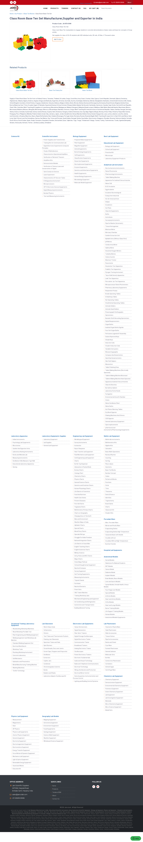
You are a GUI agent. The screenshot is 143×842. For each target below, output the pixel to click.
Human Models (110, 614)
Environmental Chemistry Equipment (116, 685)
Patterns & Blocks (111, 479)
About (129, 2)
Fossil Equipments (49, 729)
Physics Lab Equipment (19, 716)
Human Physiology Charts (82, 488)
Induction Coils (109, 343)
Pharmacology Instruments (114, 174)
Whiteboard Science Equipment (53, 741)
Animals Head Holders (112, 309)
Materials (108, 701)
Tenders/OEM (56, 792)
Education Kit (17, 768)
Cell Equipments (79, 155)
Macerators (109, 364)
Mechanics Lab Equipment (21, 756)
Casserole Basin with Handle (114, 535)
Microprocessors (49, 184)
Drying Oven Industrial (112, 195)
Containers (108, 664)
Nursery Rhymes (110, 455)
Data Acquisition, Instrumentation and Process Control (85, 677)
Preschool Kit (109, 152)
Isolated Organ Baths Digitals (114, 327)
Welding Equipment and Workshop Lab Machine (23, 639)
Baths (107, 214)
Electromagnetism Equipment (22, 744)
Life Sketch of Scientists (82, 491)
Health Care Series (80, 497)
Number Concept (110, 473)
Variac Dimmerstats (80, 627)
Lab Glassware (47, 624)
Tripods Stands (79, 580)
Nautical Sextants (80, 586)
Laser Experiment (49, 174)
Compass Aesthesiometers (114, 355)
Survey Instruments (80, 442)
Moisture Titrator (110, 260)
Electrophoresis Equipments (83, 164)
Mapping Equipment (50, 719)
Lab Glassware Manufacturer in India (38, 810)
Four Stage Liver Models (112, 590)
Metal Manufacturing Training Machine (25, 664)
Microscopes (66, 812)
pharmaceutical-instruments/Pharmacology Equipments (116, 429)
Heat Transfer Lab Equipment (83, 451)
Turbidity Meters (110, 254)
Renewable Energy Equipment (22, 762)
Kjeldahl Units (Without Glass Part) (116, 238)
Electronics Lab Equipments (83, 624)
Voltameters (48, 630)
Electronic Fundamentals (82, 657)
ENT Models (109, 566)
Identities (108, 497)
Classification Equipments (82, 158)
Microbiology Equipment (81, 179)
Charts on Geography (81, 513)
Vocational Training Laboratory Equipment (22, 624)
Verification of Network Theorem (54, 157)
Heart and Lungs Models (112, 605)
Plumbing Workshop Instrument (22, 652)
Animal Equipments (80, 149)
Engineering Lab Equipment (83, 436)
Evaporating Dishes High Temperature (117, 532)
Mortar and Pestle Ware (112, 525)
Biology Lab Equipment (112, 146)
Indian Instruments (19, 439)
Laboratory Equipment (50, 439)
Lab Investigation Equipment (114, 698)
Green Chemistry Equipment (114, 691)
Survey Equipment (80, 571)
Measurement (17, 719)
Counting (108, 458)
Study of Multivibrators (51, 151)
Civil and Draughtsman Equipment (85, 565)
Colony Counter (110, 257)
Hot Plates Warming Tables (113, 409)
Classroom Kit (109, 510)
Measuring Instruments (20, 458)
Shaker (107, 202)
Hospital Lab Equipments (113, 550)
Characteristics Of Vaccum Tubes (54, 178)
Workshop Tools (18, 649)
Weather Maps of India (81, 522)
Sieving (15, 467)
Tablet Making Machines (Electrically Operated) (116, 371)
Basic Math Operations (112, 451)
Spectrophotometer (111, 424)
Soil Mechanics (17, 658)
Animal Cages (109, 667)
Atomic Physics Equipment (21, 735)
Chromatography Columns (52, 667)
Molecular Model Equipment (83, 182)
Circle (107, 485)
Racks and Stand (110, 642)
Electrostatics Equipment (21, 747)
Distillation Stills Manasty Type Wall (24, 461)
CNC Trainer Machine (80, 592)
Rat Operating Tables (112, 300)
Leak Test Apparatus (111, 278)
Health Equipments (80, 173)
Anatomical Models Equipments (115, 617)
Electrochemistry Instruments (114, 168)
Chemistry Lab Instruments (124, 810)
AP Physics (16, 729)
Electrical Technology (81, 667)
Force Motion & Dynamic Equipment (24, 753)
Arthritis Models (110, 596)
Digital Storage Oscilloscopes (83, 636)
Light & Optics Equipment (21, 759)
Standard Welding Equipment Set (23, 643)
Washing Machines (18, 667)
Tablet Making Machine (112, 177)
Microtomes (16, 445)
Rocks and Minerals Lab (20, 455)
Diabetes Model (110, 572)
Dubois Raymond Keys (112, 336)
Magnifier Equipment (80, 146)
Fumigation (108, 394)
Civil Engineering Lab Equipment (84, 458)
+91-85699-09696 (18, 798)
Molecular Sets (110, 654)
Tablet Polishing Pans (112, 367)
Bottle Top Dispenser (81, 464)
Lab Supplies (47, 442)
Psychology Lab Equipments (21, 442)
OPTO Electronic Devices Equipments (55, 187)
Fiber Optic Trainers (80, 633)
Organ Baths (109, 324)
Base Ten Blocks (29, 13)
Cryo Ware (108, 645)
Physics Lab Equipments (20, 732)
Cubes (107, 476)
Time (107, 488)
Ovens (107, 400)
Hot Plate (108, 208)
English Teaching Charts (82, 546)
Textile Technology (19, 670)
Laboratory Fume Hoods (112, 391)
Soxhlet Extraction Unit (112, 235)
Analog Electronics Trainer (82, 648)
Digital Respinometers (112, 321)
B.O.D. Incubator (110, 186)
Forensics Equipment (112, 688)
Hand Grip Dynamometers (113, 358)
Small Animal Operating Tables (115, 303)
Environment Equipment (51, 726)
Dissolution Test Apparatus (114, 266)
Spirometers (109, 315)
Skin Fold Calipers (110, 361)
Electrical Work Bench (19, 646)
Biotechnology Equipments (82, 152)
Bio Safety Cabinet (111, 388)
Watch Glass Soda (49, 627)
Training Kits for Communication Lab (55, 143)
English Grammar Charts (82, 549)
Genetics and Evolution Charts (83, 485)
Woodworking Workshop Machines (23, 629)
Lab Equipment (110, 695)
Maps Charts (78, 559)
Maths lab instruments (112, 439)
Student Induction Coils (112, 346)
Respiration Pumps (111, 290)
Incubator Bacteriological (113, 192)
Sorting (107, 461)
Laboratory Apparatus (19, 436)
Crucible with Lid (110, 538)
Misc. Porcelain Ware (111, 522)
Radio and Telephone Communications (86, 664)
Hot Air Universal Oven (112, 199)
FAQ (84, 8)
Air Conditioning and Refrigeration (84, 602)
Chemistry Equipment (112, 679)
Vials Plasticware (110, 630)
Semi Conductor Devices (51, 171)
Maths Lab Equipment (112, 436)
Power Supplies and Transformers (54, 140)
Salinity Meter (109, 248)
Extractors (47, 657)
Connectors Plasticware (113, 661)
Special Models (110, 593)
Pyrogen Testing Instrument (114, 272)
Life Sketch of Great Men (82, 543)
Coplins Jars (47, 661)
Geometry (108, 467)
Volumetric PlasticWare (112, 627)
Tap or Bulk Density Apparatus (114, 275)
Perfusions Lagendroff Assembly (115, 333)
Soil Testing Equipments (82, 574)
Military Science (79, 553)
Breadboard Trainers (80, 645)
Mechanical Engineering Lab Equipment (86, 599)
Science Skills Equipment (51, 735)
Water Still (108, 183)
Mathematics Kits (111, 442)
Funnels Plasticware (111, 648)
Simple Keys (109, 340)
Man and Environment (81, 519)
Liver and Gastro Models (112, 581)
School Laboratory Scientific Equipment (80, 810)
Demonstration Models (51, 163)
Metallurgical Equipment (82, 439)
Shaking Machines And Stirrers (115, 415)
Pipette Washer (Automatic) (114, 223)
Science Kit (15, 136)
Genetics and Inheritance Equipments (86, 170)
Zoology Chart (78, 473)
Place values (109, 464)
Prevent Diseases (80, 500)
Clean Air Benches (111, 385)
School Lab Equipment (112, 149)
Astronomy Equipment (51, 723)
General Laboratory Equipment (114, 421)
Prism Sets (77, 589)
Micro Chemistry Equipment (114, 704)
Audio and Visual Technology (83, 661)
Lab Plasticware (110, 624)
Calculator (108, 448)
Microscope (109, 155)
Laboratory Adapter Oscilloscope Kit (55, 676)
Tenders (64, 8)
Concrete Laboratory (19, 655)
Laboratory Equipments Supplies (54, 436)
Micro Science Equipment (113, 707)
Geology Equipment (50, 732)
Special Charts (79, 528)
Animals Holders (110, 306)
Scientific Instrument (50, 136)
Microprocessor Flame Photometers (116, 284)
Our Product (18, 13)
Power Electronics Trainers (82, 654)
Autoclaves (108, 217)
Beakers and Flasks (50, 673)
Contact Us (76, 8)
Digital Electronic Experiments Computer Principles (55, 147)
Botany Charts (78, 470)
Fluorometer (109, 263)
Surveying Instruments (112, 220)
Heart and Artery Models (113, 599)
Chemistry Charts (80, 476)
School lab (40, 812)
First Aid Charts (79, 503)
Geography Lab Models (50, 716)
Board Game (109, 503)
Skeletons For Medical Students (115, 563)
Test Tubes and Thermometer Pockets (56, 636)
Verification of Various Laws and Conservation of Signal (53, 167)
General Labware (110, 651)
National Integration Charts (82, 540)
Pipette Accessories (111, 639)
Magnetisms (17, 723)
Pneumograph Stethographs (114, 312)
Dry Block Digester (111, 412)
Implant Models (110, 575)
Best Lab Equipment (111, 136)
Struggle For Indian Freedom (83, 537)
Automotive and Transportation (84, 605)
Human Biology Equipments (83, 176)
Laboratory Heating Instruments (23, 451)
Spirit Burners (48, 645)
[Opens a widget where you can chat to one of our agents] (135, 838)
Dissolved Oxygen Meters (113, 251)
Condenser (47, 664)
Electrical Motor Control (81, 673)
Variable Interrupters (111, 349)
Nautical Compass (80, 568)
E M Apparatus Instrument (52, 181)
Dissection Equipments (81, 161)
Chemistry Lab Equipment (113, 676)
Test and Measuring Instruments (54, 196)
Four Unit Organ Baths (112, 330)
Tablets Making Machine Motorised (116, 375)
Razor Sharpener (79, 448)
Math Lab (46, 812)
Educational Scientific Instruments (58, 810)
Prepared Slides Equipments (83, 140)
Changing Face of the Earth (82, 516)
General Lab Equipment (51, 445)
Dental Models (109, 560)
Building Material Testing (82, 608)
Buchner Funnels (110, 544)
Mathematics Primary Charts (83, 510)
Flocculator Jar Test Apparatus (115, 281)
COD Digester (109, 418)
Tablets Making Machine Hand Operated (117, 378)
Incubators (108, 205)
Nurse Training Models (112, 608)
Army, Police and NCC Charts (83, 556)
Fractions (108, 482)
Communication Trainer (81, 642)
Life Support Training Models (114, 611)
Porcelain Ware (109, 519)
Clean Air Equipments (112, 211)
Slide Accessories (111, 633)
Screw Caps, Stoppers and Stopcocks (55, 651)
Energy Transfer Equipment (21, 750)
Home (45, 8)
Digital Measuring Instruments (53, 190)
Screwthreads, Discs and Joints (54, 648)
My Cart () (94, 8)
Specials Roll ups (79, 534)
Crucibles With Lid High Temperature (116, 541)
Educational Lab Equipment (114, 143)
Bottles (107, 657)
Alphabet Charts (79, 525)
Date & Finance (110, 494)
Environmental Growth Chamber (115, 397)
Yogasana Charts (79, 507)
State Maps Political (80, 562)
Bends (46, 670)
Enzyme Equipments (80, 167)
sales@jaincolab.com (19, 794)
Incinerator (77, 445)
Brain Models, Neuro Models (114, 578)
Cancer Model (109, 569)
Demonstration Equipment (113, 682)
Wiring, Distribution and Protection (85, 670)
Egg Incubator (109, 189)
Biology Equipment (79, 136)
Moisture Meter (110, 229)
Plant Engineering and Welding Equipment (25, 635)
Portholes (77, 583)
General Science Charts (81, 482)
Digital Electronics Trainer (82, 639)
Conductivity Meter (111, 244)
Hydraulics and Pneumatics (21, 661)
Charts (76, 461)
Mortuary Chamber (111, 232)
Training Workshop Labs (81, 595)
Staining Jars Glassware (51, 639)
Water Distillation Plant (112, 403)
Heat (14, 726)
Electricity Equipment (19, 741)
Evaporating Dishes (111, 528)
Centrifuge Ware (110, 670)
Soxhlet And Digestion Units (21, 448)
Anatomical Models (111, 557)
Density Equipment (19, 738)
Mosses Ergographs (111, 352)
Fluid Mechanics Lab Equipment (84, 455)
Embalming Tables (111, 297)
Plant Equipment (79, 143)
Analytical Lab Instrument (113, 165)
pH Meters (108, 241)
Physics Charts (79, 479)
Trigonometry (109, 500)
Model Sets (108, 710)
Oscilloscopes (78, 651)
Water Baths (109, 406)
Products (54, 8)
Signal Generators (80, 630)
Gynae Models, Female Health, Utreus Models (116, 586)
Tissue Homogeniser (111, 226)
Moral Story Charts (80, 531)
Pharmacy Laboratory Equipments (116, 287)
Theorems (108, 491)
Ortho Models (109, 602)
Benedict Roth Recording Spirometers (117, 318)
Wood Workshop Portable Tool (22, 632)
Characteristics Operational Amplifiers (56, 154)
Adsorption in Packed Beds (82, 467)
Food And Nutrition (80, 494)
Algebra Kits (109, 445)
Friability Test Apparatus (113, 269)
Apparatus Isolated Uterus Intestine (116, 381)
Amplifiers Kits (48, 160)
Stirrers (46, 633)
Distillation (47, 654)
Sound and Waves (18, 765)
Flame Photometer (111, 171)
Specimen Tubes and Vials (52, 642)
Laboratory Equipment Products (115, 158)
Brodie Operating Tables (112, 294)
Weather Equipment (50, 738)
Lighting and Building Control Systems (86, 681)
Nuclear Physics (49, 193)
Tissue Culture (110, 636)
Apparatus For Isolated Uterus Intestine (117, 180)
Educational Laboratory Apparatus (23, 464)
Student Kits (109, 513)
